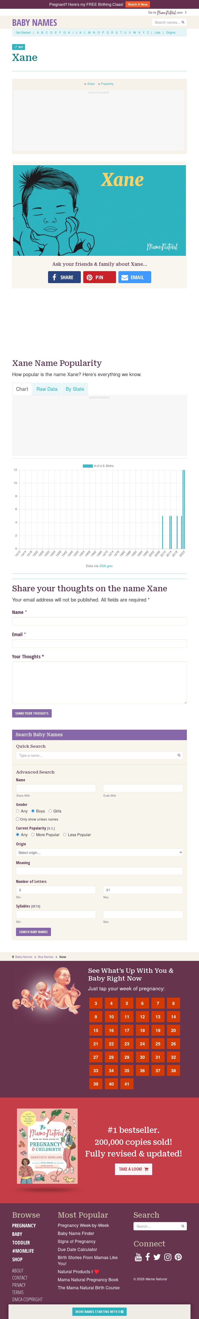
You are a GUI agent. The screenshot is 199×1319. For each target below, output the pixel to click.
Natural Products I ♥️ (78, 1271)
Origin (21, 844)
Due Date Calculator (77, 1249)
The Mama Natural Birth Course (89, 1287)
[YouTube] (138, 1258)
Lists (157, 32)
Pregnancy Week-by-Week (83, 1225)
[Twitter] (157, 1258)
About (17, 1270)
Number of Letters (31, 881)
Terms (18, 1292)
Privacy (18, 1284)
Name (18, 612)
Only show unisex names (38, 819)
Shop (17, 1259)
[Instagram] (167, 1258)
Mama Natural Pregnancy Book (88, 1279)
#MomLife (23, 1250)
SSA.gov (106, 565)
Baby (17, 1234)
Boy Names (45, 957)
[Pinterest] (178, 1258)
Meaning (23, 862)
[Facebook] (147, 1258)
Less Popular (79, 834)
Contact (19, 1277)
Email (17, 634)
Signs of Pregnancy (77, 1241)
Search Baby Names (33, 931)
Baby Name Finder (76, 1233)
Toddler (21, 1242)
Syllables (28, 906)
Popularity (107, 84)
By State (75, 388)
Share (91, 84)
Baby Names (34, 22)
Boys (40, 811)
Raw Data (47, 388)
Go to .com (166, 12)
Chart (22, 388)
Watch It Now (138, 4)
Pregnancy (24, 1225)
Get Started (23, 32)
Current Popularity (35, 828)
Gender (21, 804)
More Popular (47, 834)
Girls (57, 811)
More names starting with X (98, 1311)
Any (24, 811)
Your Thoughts (28, 656)
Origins (170, 32)
